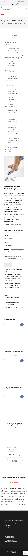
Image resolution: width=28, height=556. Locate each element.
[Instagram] (13, 4)
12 (17, 463)
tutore (21, 258)
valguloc (6, 260)
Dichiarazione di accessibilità (11, 541)
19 (18, 466)
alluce (7, 258)
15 (8, 466)
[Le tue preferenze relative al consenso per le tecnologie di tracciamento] (25, 553)
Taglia (6, 235)
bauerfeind (17, 258)
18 (16, 466)
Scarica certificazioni (9, 538)
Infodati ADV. (16, 551)
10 (12, 463)
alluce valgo (12, 258)
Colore (6, 242)
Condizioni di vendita (9, 536)
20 (21, 466)
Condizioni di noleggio (10, 537)
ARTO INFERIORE (12, 256)
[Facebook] (11, 4)
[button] (6, 158)
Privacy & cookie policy (10, 540)
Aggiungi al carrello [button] (14, 407)
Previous (4, 455)
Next (23, 455)
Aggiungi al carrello (17, 250)
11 (14, 463)
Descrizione (8, 265)
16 (10, 466)
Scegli (14, 335)
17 (13, 466)
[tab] (8, 265)
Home (2, 23)
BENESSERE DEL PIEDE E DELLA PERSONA (12, 23)
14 (22, 463)
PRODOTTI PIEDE (23, 23)
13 (20, 463)
